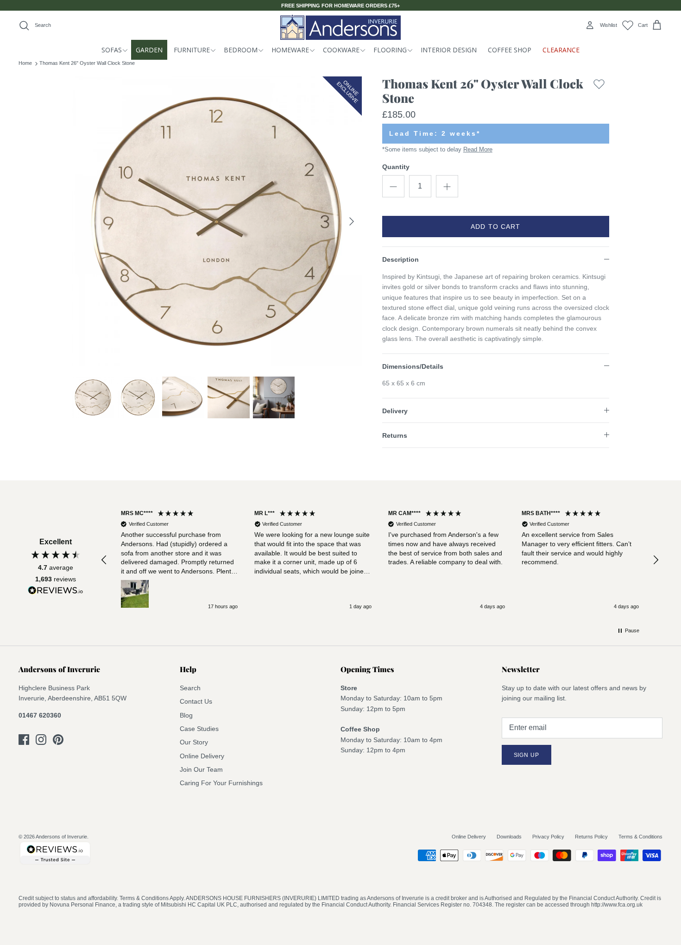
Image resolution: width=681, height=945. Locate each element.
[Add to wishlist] (599, 93)
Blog (186, 715)
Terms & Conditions (640, 836)
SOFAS (111, 49)
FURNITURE (192, 49)
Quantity (396, 166)
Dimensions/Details (412, 366)
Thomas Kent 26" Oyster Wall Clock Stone (87, 63)
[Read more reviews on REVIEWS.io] (55, 592)
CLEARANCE (561, 49)
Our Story (194, 742)
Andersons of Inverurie (61, 836)
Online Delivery (202, 756)
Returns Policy (591, 836)
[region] (380, 560)
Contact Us (196, 701)
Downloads (509, 836)
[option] (217, 221)
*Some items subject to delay (437, 149)
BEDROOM (241, 49)
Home (25, 63)
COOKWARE (341, 49)
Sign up (527, 755)
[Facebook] (24, 739)
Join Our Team (201, 769)
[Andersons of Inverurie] (340, 27)
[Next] (351, 221)
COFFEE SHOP (509, 49)
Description (400, 259)
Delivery (395, 411)
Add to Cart (495, 226)
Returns (394, 435)
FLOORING (390, 49)
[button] (104, 560)
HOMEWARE (290, 49)
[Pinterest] (58, 739)
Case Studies (199, 728)
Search (190, 688)
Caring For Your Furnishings (221, 783)
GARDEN (149, 49)
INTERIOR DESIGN (449, 49)
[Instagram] (41, 739)
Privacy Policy (548, 836)
